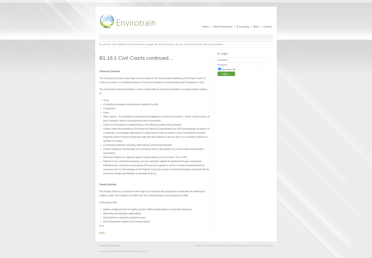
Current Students (265, 245)
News (256, 26)
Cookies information (109, 245)
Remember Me (228, 69)
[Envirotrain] (128, 28)
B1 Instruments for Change (141, 44)
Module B (123, 44)
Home (205, 26)
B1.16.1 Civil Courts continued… (210, 44)
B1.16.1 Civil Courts (185, 44)
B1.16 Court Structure (165, 44)
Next (101, 226)
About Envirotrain (222, 26)
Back (102, 233)
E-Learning (243, 26)
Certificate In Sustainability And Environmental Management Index (224, 245)
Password (222, 65)
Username (222, 60)
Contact (268, 26)
